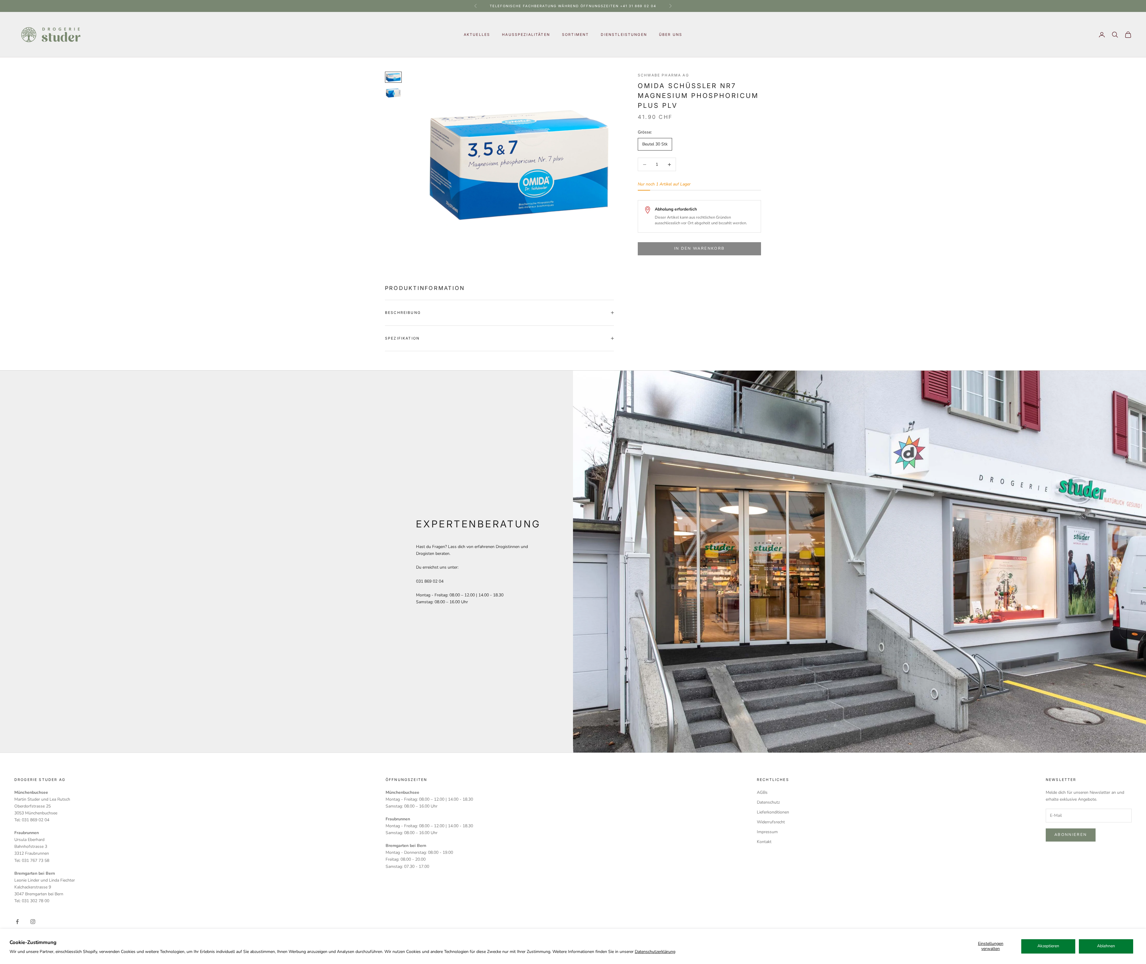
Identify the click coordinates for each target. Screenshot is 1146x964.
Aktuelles (477, 34)
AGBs (762, 792)
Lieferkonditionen (773, 812)
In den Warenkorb (699, 248)
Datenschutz (768, 802)
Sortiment (575, 34)
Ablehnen (1106, 946)
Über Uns (670, 34)
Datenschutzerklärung (655, 951)
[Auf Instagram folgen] (33, 922)
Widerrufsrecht (771, 822)
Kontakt (764, 842)
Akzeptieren (1048, 946)
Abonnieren (1070, 834)
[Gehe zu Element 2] (393, 93)
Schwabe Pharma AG (663, 75)
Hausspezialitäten (526, 34)
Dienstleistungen (624, 34)
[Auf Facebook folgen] (17, 922)
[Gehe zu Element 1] (393, 77)
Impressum (767, 832)
